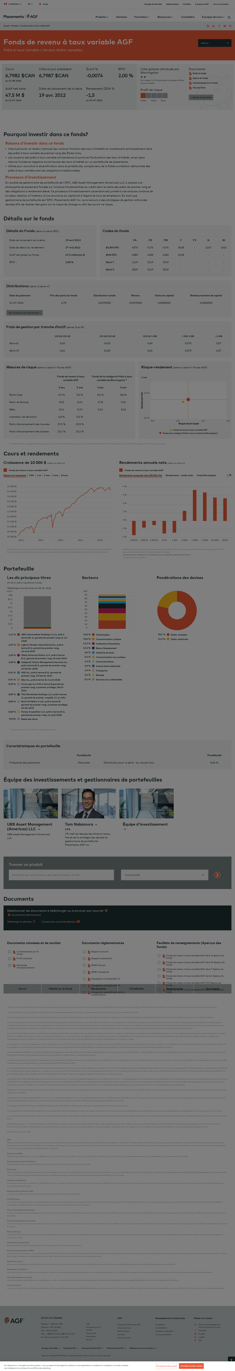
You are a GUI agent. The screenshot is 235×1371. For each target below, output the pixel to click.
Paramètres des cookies (166, 1366)
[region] (117, 1366)
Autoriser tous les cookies (191, 1366)
